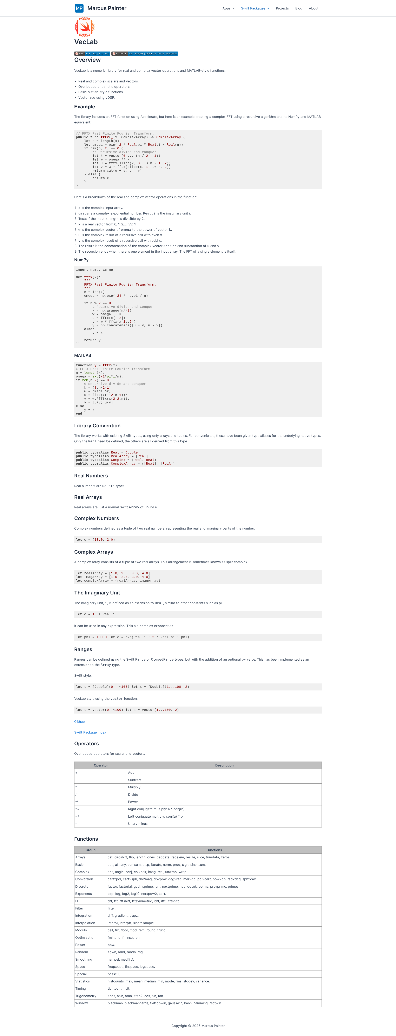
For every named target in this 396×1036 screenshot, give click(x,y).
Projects (282, 8)
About (313, 8)
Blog (298, 8)
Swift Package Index (90, 732)
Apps (227, 8)
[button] (233, 8)
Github (79, 722)
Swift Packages (253, 8)
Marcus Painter (106, 8)
